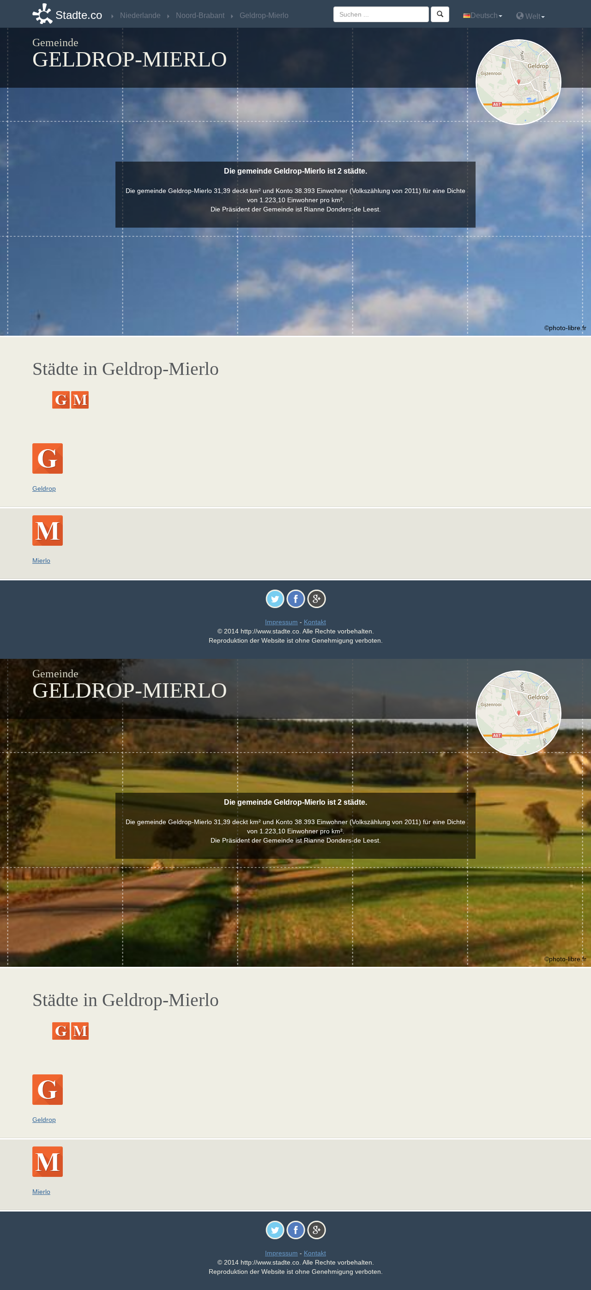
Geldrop (44, 488)
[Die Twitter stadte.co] (274, 598)
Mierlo (41, 560)
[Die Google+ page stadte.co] (316, 598)
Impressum (281, 622)
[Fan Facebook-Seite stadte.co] (295, 598)
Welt (532, 16)
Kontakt (315, 622)
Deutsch (484, 15)
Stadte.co (78, 15)
